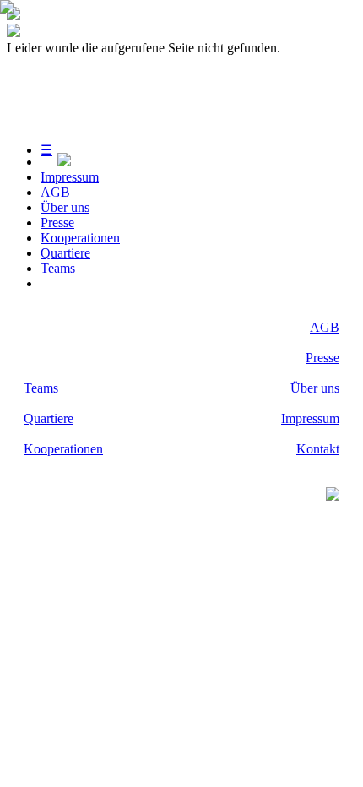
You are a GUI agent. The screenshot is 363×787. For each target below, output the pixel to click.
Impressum (70, 177)
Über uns (65, 207)
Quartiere (65, 253)
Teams (58, 268)
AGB (55, 192)
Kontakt (317, 449)
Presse (57, 222)
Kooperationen (80, 238)
